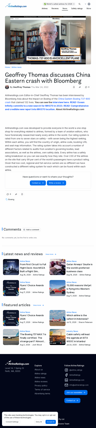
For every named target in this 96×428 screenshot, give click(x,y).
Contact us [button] (36, 183)
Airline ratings (40, 373)
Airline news (17, 67)
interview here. (60, 102)
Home (7, 67)
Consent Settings (12, 422)
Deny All (39, 422)
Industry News (72, 331)
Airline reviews (41, 381)
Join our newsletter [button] (74, 392)
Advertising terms (42, 393)
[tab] (44, 8)
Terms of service (42, 389)
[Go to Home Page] (15, 6)
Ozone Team (63, 424)
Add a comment (32, 230)
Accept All (50, 422)
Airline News (25, 261)
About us (39, 369)
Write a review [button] (55, 183)
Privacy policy (41, 385)
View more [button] (49, 254)
